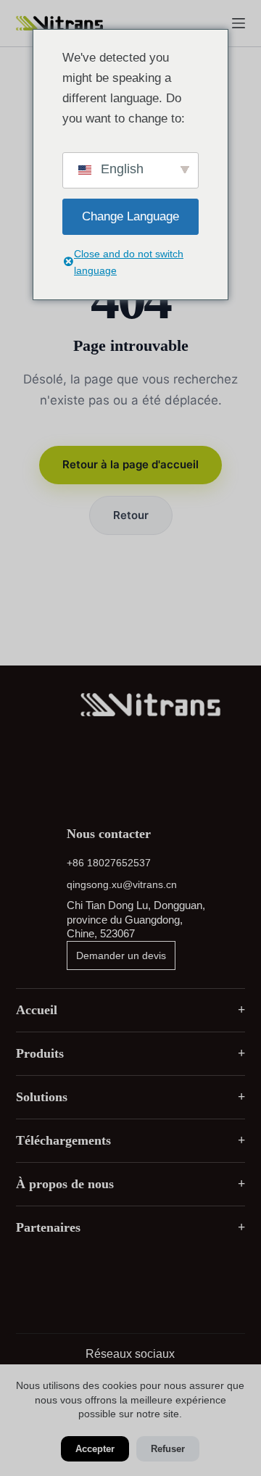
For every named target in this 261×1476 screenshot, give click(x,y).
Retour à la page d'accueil (130, 464)
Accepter (95, 1448)
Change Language (130, 216)
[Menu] (238, 23)
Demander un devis (121, 955)
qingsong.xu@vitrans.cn (122, 884)
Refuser (168, 1448)
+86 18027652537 (109, 862)
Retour (131, 515)
